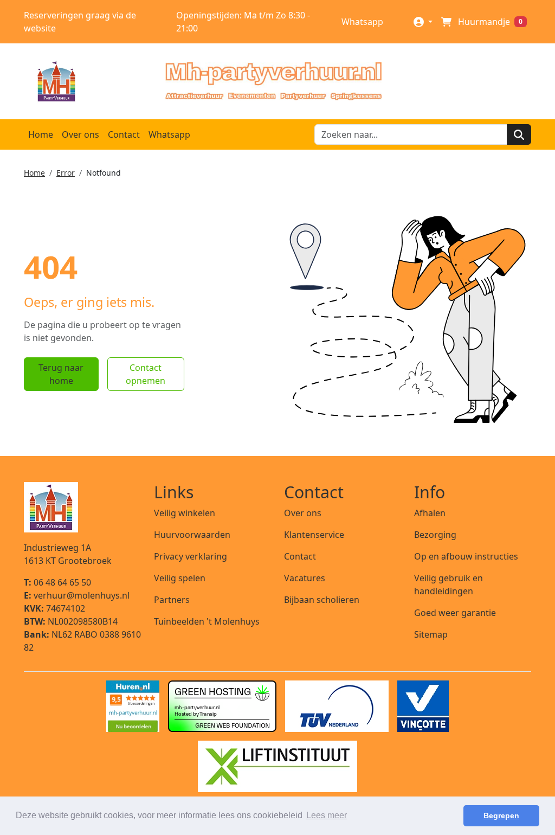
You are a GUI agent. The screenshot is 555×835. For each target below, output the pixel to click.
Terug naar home (60, 374)
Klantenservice (314, 535)
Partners (172, 600)
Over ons (80, 134)
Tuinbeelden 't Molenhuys (207, 621)
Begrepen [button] (501, 815)
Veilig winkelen (184, 513)
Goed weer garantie (455, 613)
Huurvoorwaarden (192, 535)
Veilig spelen (179, 578)
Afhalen (430, 513)
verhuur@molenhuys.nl (77, 595)
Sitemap (431, 634)
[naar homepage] (273, 81)
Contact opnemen (145, 374)
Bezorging (435, 535)
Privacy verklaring (190, 556)
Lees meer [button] (326, 815)
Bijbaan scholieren (321, 600)
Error (65, 173)
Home (40, 134)
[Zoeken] (519, 134)
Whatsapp (361, 22)
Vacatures (304, 578)
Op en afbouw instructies (466, 556)
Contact (124, 134)
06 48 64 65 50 (57, 582)
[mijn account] (423, 21)
